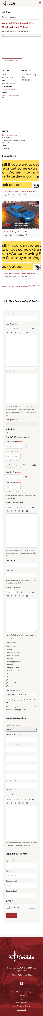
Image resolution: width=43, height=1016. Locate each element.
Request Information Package (21, 991)
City (7, 772)
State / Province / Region (13, 781)
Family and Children (13, 667)
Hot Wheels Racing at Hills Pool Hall (15, 231)
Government (11, 674)
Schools (9, 686)
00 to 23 (8, 461)
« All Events (6, 12)
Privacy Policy (17, 975)
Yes (8, 433)
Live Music (10, 680)
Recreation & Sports (8, 89)
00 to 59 (16, 461)
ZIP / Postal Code (11, 790)
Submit (11, 915)
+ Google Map (6, 143)
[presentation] (20, 174)
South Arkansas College (29, 74)
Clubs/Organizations (13, 655)
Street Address (10, 754)
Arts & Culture (11, 646)
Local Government (21, 1002)
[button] (11, 328)
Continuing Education (13, 661)
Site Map (28, 975)
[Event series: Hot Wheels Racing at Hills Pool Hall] (26, 234)
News (22, 998)
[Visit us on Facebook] (22, 983)
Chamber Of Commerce (14, 652)
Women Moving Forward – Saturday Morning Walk (20, 191)
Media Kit (21, 995)
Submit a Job (21, 1009)
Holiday (9, 677)
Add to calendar (12, 60)
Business (9, 649)
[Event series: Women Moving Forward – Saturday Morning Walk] (25, 194)
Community (10, 658)
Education (10, 664)
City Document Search (21, 1006)
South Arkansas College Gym (11, 135)
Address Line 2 (10, 763)
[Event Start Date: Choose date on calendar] (26, 446)
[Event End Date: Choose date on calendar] (26, 477)
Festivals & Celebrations (14, 671)
